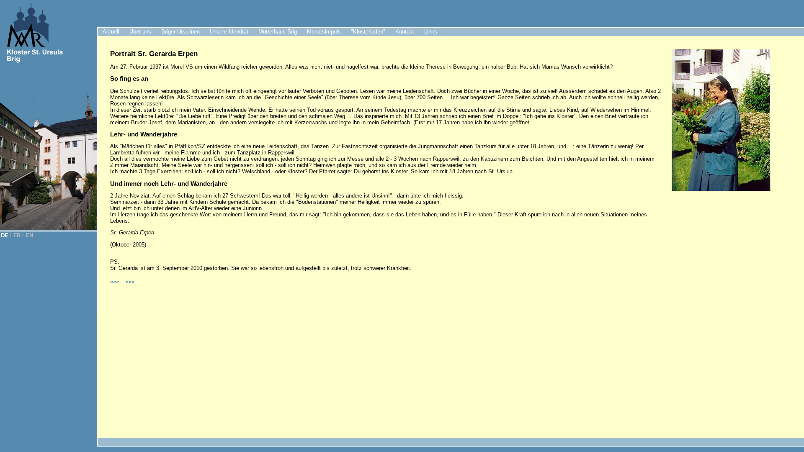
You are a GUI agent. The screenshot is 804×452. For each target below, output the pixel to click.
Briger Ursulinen (180, 31)
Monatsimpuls (324, 31)
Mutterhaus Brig (277, 31)
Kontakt (404, 31)
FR (17, 235)
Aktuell (111, 31)
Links (430, 31)
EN (29, 235)
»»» (130, 282)
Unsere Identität (229, 31)
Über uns (140, 31)
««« (115, 282)
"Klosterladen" (368, 31)
